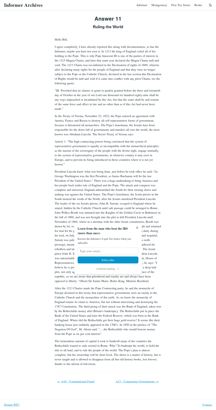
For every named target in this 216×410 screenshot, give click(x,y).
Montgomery (159, 5)
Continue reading (105, 268)
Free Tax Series (180, 5)
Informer (142, 5)
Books (198, 5)
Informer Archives (23, 4)
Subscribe (108, 260)
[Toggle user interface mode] (210, 5)
